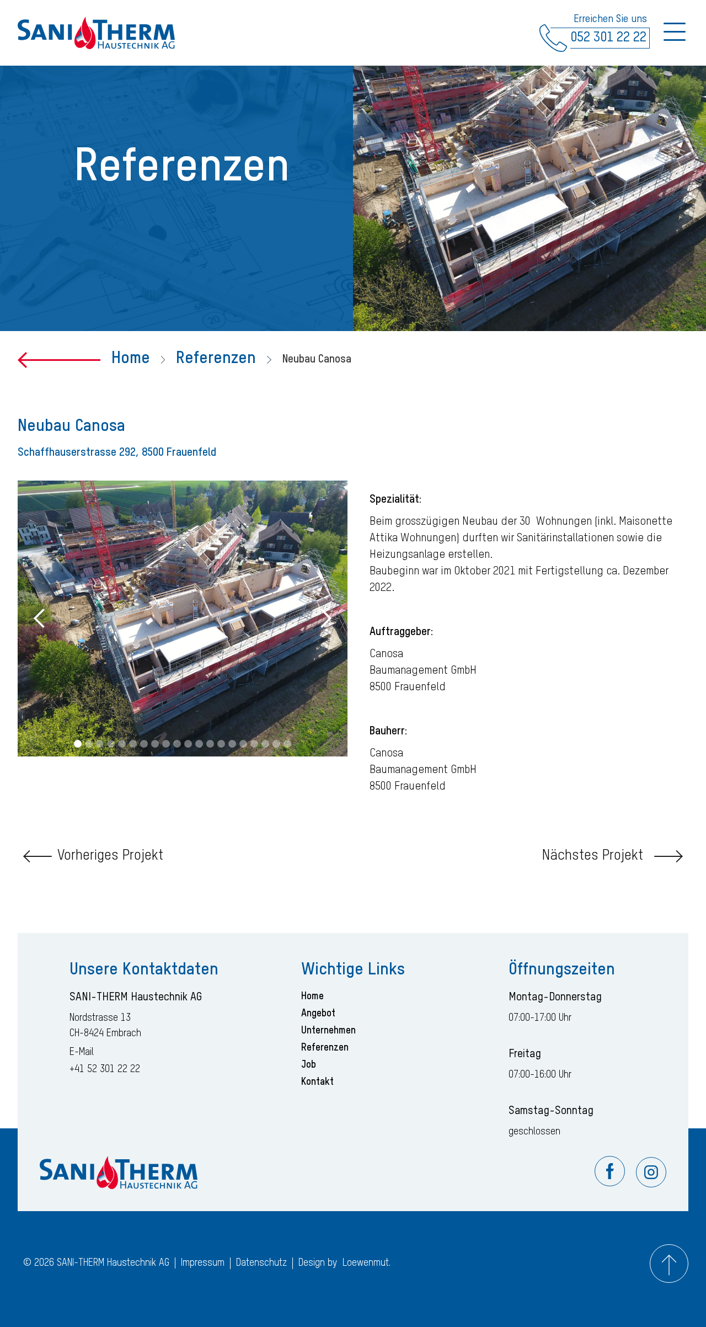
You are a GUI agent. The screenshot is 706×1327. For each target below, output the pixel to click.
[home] (96, 33)
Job (308, 1065)
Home (130, 358)
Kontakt (317, 1082)
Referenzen (216, 358)
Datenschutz (261, 1263)
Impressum (202, 1263)
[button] (40, 618)
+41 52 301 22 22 (104, 1069)
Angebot (318, 1014)
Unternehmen (328, 1031)
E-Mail (81, 1052)
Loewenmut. (367, 1263)
